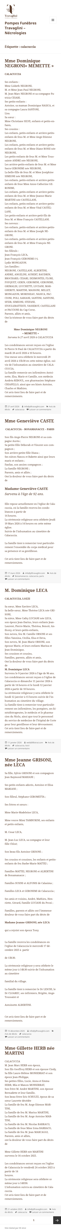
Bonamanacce (21, 576)
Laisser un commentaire (40, 409)
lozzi (27, 745)
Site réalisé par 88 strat (15, 1228)
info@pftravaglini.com (34, 406)
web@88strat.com (35, 742)
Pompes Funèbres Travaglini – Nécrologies (20, 27)
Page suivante (57, 1220)
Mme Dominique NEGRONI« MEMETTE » (29, 63)
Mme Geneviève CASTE (29, 421)
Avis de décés (11, 1033)
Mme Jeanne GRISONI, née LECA (28, 762)
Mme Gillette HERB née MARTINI (29, 1050)
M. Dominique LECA (26, 590)
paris (41, 576)
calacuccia (19, 409)
